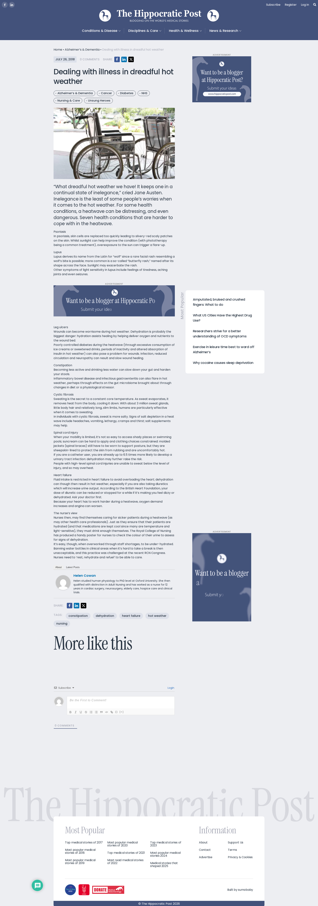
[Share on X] (131, 59)
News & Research (223, 30)
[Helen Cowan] (63, 582)
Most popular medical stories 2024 (165, 854)
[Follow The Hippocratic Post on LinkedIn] (12, 5)
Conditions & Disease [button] (99, 30)
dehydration (105, 616)
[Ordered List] (91, 712)
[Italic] (75, 712)
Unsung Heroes (99, 100)
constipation (78, 616)
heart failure (131, 616)
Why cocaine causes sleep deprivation (223, 362)
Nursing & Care (68, 100)
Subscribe (273, 5)
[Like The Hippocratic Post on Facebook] (5, 5)
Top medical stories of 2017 (84, 842)
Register (291, 5)
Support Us (235, 842)
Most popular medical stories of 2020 (122, 844)
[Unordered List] (96, 712)
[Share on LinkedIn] (124, 59)
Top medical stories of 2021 (126, 852)
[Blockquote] (101, 712)
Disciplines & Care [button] (143, 30)
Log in (305, 5)
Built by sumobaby (240, 890)
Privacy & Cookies (240, 857)
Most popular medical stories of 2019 (80, 862)
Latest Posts (73, 567)
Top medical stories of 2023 (165, 844)
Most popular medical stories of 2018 (80, 851)
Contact (205, 849)
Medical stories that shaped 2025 (164, 865)
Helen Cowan (84, 575)
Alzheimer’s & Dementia (82, 49)
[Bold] (70, 712)
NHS (144, 93)
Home (58, 49)
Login (170, 688)
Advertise (205, 857)
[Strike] (86, 712)
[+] (122, 711)
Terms (232, 849)
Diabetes (126, 93)
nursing (61, 623)
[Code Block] (106, 712)
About (58, 567)
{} (116, 711)
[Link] (111, 712)
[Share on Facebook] (117, 59)
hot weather (157, 616)
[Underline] (80, 712)
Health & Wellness (184, 30)
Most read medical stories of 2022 (125, 862)
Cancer (106, 93)
